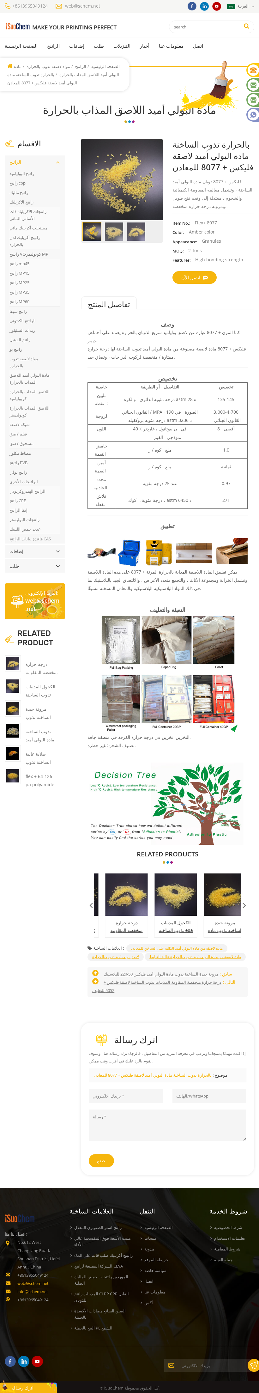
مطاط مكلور (20, 453)
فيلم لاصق (18, 434)
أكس (148, 1302)
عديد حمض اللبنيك (25, 529)
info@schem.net (32, 1291)
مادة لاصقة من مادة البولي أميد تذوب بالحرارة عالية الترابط (195, 956)
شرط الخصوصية (228, 1227)
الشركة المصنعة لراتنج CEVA (98, 1266)
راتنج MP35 (19, 292)
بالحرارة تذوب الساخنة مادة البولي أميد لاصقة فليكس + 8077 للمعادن (153, 1075)
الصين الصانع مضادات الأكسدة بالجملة (100, 1314)
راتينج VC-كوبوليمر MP (28, 254)
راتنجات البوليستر (24, 519)
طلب (99, 46)
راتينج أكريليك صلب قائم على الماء (103, 1255)
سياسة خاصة (155, 1270)
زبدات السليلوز (22, 330)
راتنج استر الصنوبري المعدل (98, 1227)
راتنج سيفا (18, 311)
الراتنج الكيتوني (22, 321)
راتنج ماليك (18, 192)
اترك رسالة (22, 1387)
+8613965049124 (30, 6)
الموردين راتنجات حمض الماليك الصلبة (101, 1280)
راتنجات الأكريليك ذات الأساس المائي (27, 215)
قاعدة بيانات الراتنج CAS (30, 539)
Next (244, 904)
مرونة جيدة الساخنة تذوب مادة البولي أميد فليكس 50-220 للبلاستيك (217, 927)
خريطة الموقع (156, 1259)
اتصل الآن (190, 277)
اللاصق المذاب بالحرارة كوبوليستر (29, 411)
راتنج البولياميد (21, 173)
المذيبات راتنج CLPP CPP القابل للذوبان (101, 1297)
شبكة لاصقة (19, 424)
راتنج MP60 (19, 301)
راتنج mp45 (19, 263)
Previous (90, 904)
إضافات (76, 46)
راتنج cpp (17, 183)
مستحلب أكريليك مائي (28, 228)
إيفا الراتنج (18, 510)
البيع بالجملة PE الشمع (93, 1328)
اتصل (198, 46)
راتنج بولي (18, 472)
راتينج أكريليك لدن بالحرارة (24, 240)
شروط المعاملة (227, 1249)
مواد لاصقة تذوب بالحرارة (48, 66)
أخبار (144, 46)
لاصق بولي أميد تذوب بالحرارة (115, 956)
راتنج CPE (17, 500)
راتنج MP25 (19, 282)
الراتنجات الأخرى (23, 481)
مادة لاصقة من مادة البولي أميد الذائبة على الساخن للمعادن (177, 948)
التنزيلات (121, 46)
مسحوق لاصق (21, 443)
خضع (101, 1161)
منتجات (150, 1238)
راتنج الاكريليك (21, 202)
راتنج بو (15, 349)
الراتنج (53, 46)
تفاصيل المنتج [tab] (109, 304)
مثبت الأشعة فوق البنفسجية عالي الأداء (102, 1241)
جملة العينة (223, 1259)
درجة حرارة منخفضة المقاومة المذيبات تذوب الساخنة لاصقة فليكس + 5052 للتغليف (118, 927)
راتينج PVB (18, 462)
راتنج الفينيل (19, 340)
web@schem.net (82, 6)
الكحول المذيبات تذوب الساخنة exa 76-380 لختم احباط (168, 927)
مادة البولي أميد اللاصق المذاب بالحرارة (29, 378)
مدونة (149, 1249)
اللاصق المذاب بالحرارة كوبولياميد (29, 395)
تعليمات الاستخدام (229, 1238)
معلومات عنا (171, 46)
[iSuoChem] (61, 27)
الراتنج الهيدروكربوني (27, 491)
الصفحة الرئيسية (21, 46)
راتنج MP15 (19, 273)
